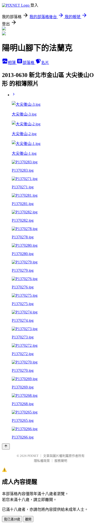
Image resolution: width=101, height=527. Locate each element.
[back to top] (6, 446)
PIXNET (32, 456)
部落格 (29, 63)
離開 (28, 519)
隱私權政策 (42, 461)
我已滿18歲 (12, 519)
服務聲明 (60, 461)
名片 (45, 63)
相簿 (12, 63)
